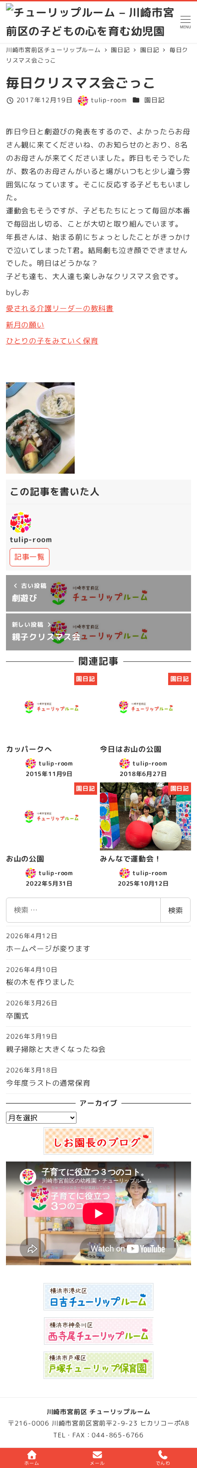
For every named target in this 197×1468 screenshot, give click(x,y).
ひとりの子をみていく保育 (52, 341)
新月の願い (25, 325)
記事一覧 (29, 557)
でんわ (163, 1463)
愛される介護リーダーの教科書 (60, 308)
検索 (175, 910)
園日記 (154, 100)
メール (97, 1463)
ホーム (31, 1463)
